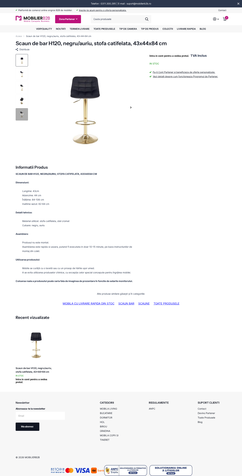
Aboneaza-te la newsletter (30, 408)
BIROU (103, 426)
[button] (130, 107)
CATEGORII (107, 402)
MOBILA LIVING (108, 408)
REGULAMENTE (159, 402)
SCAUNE (144, 303)
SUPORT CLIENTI (208, 402)
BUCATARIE (106, 413)
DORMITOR (106, 417)
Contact (222, 10)
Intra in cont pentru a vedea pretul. (169, 55)
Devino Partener (206, 413)
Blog (200, 422)
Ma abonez (27, 426)
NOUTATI (61, 28)
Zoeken (146, 19)
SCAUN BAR (126, 303)
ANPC (152, 408)
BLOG (203, 28)
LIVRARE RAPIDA (186, 28)
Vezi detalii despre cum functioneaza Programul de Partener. (185, 76)
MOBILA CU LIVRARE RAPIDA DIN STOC (88, 303)
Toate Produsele (206, 417)
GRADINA (105, 431)
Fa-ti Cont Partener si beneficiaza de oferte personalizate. (184, 72)
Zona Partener (67, 19)
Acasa (19, 36)
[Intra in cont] (216, 19)
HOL (102, 422)
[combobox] (121, 19)
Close (238, 3)
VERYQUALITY (44, 28)
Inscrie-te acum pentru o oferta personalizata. (102, 10)
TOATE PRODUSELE (104, 28)
